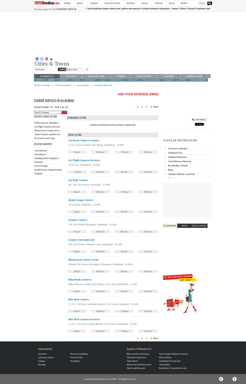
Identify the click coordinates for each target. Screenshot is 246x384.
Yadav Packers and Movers (47, 134)
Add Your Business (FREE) (138, 94)
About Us (42, 353)
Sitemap (42, 364)
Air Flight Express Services (84, 160)
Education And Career (136, 357)
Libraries (38, 162)
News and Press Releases (138, 353)
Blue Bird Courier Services (84, 319)
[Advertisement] (123, 33)
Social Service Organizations (48, 169)
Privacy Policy (76, 357)
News (80, 3)
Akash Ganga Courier (81, 200)
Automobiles (164, 364)
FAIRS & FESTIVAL (144, 76)
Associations (40, 150)
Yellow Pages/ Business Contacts (173, 353)
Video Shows (132, 361)
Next (155, 106)
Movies (131, 3)
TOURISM (120, 76)
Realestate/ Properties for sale (172, 368)
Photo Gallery (165, 357)
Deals (144, 3)
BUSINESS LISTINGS (194, 76)
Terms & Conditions (79, 353)
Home (67, 3)
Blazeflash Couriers (79, 279)
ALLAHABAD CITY (47, 76)
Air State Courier (78, 180)
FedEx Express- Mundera (46, 122)
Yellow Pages (112, 3)
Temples (38, 173)
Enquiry (41, 361)
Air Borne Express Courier (84, 140)
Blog (172, 3)
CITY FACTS (71, 76)
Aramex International (81, 239)
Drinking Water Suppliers (46, 158)
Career (94, 3)
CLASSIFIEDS (169, 76)
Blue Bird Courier (78, 299)
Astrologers (40, 154)
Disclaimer (75, 361)
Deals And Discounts (136, 368)
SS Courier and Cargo (44, 138)
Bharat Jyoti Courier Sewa (83, 259)
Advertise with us (66, 9)
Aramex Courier (77, 219)
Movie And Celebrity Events (139, 364)
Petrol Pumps (41, 165)
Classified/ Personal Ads (170, 361)
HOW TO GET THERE (96, 76)
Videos (159, 3)
